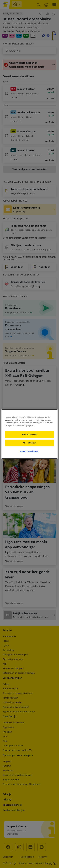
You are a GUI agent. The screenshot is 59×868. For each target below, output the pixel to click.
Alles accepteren (29, 434)
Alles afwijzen (29, 443)
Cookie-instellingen (29, 451)
